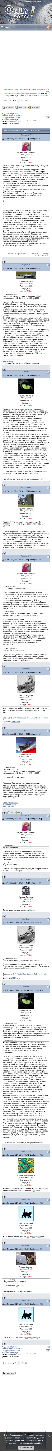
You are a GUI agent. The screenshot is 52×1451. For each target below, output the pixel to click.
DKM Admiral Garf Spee (22, 718)
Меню (7, 27)
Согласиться (26, 1448)
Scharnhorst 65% (9, 805)
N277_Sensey (26, 879)
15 (42, 1304)
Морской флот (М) (9, 120)
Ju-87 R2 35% (8, 807)
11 (42, 990)
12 (42, 1155)
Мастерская (15, 118)
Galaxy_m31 (26, 1151)
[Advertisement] (26, 59)
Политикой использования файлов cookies (24, 1443)
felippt (26, 730)
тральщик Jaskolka (10, 803)
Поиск (46, 90)
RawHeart (26, 669)
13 (42, 1203)
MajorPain (26, 265)
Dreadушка (26, 1245)
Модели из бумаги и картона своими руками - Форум (11, 116)
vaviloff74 (26, 1199)
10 (42, 923)
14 (42, 1249)
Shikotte (26, 372)
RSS (47, 92)
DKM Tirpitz (15, 722)
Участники (24, 90)
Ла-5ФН (34, 718)
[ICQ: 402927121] (18, 812)
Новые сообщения (11, 90)
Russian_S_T (26, 135)
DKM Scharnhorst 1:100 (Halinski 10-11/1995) (11, 123)
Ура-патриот (26, 488)
